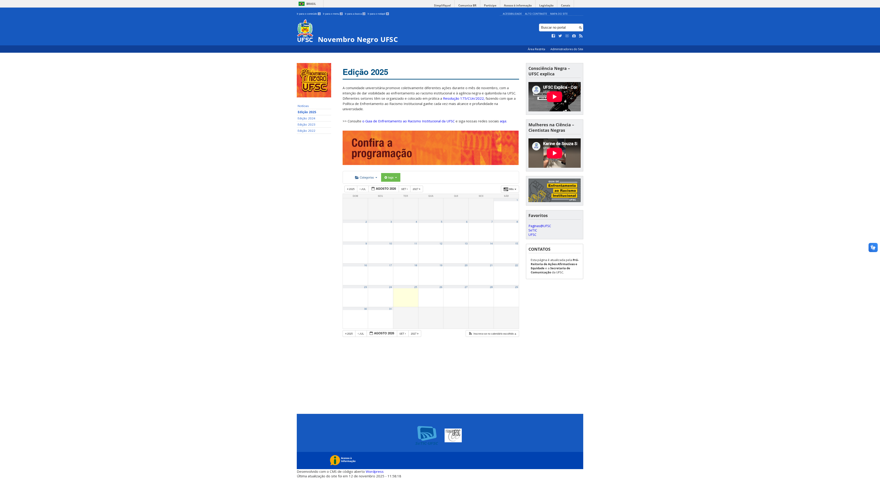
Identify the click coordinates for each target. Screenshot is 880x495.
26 (441, 287)
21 (491, 265)
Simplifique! (442, 5)
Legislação (546, 5)
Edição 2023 (306, 124)
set (404, 189)
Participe (490, 5)
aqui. (503, 121)
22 (516, 265)
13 (466, 243)
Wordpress (375, 471)
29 (516, 287)
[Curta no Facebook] (553, 36)
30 (365, 309)
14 (491, 243)
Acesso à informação (518, 5)
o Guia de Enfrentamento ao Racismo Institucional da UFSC (408, 121)
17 (390, 265)
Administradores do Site (566, 49)
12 (441, 243)
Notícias (303, 106)
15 (516, 243)
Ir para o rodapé (378, 13)
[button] (492, 333)
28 (491, 287)
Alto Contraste (536, 13)
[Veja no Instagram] (574, 36)
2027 (416, 189)
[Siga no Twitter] (560, 36)
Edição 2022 (306, 131)
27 (466, 287)
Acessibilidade (512, 13)
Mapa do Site (559, 13)
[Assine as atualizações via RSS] (581, 36)
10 (390, 243)
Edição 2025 (307, 112)
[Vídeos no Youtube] (567, 36)
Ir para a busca (355, 13)
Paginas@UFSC (539, 226)
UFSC (532, 234)
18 (415, 265)
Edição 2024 (306, 118)
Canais (565, 5)
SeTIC (532, 230)
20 (466, 265)
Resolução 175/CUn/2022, (463, 98)
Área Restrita (537, 49)
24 (390, 287)
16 (365, 265)
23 (365, 287)
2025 (351, 189)
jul (363, 189)
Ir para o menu (332, 13)
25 (415, 287)
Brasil (311, 4)
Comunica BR (467, 5)
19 (441, 265)
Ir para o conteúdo (308, 13)
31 (390, 309)
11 (415, 243)
